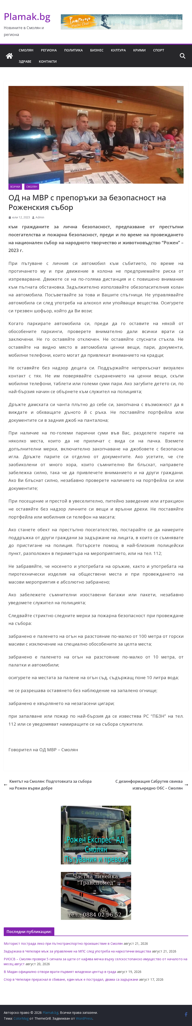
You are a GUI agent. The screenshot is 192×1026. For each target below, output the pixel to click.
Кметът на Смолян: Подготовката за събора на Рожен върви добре (50, 785)
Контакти (48, 61)
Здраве (25, 61)
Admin (40, 217)
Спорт (158, 50)
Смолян (26, 50)
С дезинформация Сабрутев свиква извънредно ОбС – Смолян (149, 785)
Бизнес (96, 50)
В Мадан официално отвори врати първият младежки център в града (60, 971)
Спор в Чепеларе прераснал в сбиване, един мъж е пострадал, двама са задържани (71, 979)
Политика (73, 50)
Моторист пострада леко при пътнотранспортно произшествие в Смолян (63, 943)
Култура (118, 50)
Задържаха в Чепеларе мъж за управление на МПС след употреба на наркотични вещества (77, 951)
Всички (15, 186)
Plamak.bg (27, 16)
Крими (139, 50)
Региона (49, 50)
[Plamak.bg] (9, 56)
